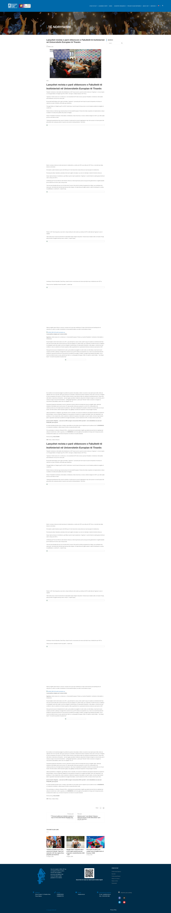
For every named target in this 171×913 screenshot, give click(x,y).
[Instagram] (124, 898)
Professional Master (116, 876)
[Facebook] (101, 808)
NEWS (110, 6)
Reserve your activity (126, 892)
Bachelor (114, 873)
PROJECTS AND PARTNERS (134, 6)
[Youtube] (124, 902)
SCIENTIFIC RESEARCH (120, 6)
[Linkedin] (119, 902)
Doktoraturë (114, 883)
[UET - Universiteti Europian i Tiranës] (13, 6)
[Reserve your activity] (119, 891)
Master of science (115, 878)
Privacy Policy (113, 909)
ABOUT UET (146, 6)
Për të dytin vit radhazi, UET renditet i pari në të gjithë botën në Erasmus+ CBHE (95, 851)
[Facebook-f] (119, 898)
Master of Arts (115, 880)
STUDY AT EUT (93, 6)
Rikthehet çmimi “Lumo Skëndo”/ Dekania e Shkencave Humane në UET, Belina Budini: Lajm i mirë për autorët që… (88, 818)
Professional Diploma (116, 871)
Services (153, 6)
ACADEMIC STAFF (103, 6)
